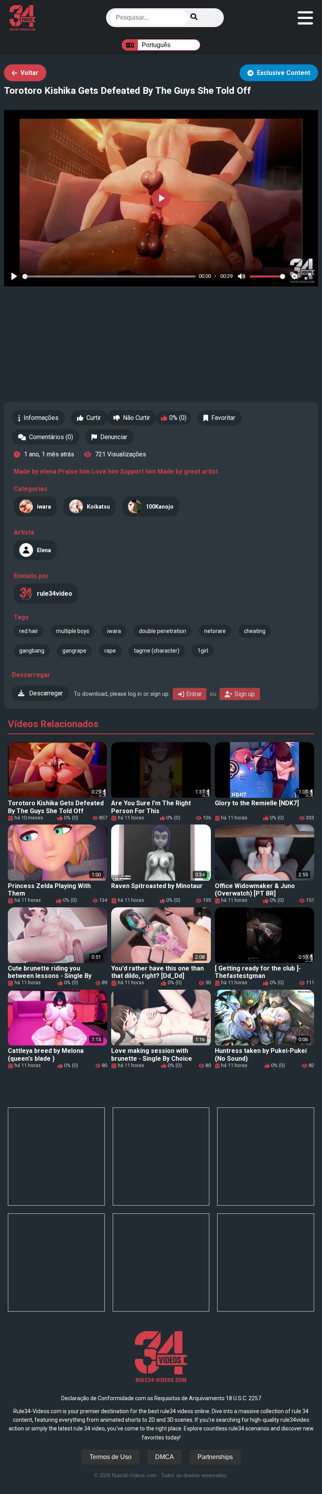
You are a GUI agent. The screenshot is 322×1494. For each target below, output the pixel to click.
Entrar (194, 694)
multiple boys (72, 631)
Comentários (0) (51, 437)
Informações (41, 417)
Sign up (244, 694)
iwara (114, 631)
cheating (254, 631)
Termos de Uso (111, 1457)
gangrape (74, 651)
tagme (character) (156, 651)
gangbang (31, 651)
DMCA (164, 1457)
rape (110, 651)
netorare (215, 631)
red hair (28, 631)
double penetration (162, 631)
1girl (203, 651)
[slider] (109, 276)
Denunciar (113, 437)
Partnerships (215, 1457)
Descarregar (45, 693)
